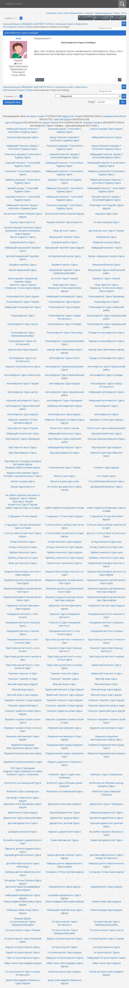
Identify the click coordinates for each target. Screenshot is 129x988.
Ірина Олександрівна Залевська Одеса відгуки (22, 982)
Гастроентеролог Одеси (64, 947)
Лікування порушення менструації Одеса (106, 746)
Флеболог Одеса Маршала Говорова (106, 793)
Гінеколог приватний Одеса (22, 705)
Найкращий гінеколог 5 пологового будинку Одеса (106, 164)
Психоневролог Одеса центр (22, 324)
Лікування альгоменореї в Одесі (106, 727)
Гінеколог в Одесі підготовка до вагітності (64, 649)
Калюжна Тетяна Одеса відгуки (106, 419)
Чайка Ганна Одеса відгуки (106, 963)
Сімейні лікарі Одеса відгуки (106, 901)
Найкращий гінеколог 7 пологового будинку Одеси (64, 164)
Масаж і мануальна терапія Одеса (106, 256)
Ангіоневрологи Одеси (106, 414)
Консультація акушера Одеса (22, 137)
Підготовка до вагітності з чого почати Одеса (64, 658)
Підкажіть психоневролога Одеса (106, 341)
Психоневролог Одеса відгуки (64, 301)
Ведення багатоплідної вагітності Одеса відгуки (23, 573)
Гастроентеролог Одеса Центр (106, 930)
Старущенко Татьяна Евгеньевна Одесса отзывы (23, 526)
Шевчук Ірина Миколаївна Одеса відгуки (64, 351)
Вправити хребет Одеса (64, 264)
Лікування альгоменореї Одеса (64, 727)
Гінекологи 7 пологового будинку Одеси (23, 173)
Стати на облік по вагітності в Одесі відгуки (64, 535)
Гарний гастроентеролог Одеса (23, 952)
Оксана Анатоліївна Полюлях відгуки (64, 213)
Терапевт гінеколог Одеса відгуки (64, 700)
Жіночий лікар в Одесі (64, 684)
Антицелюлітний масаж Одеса (64, 256)
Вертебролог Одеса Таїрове (22, 428)
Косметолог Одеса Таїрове (22, 504)
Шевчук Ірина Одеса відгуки (23, 349)
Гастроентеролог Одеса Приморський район (64, 932)
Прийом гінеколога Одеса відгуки (64, 552)
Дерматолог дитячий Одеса (64, 823)
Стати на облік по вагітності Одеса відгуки (23, 535)
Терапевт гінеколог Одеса (64, 673)
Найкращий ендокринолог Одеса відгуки (22, 897)
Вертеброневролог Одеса (23, 452)
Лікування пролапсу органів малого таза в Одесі (65, 590)
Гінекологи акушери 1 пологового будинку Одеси (64, 207)
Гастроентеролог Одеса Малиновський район (106, 923)
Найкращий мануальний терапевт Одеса (23, 249)
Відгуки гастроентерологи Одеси (64, 938)
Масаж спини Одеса (64, 475)
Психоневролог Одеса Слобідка (64, 324)
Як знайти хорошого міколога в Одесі (106, 833)
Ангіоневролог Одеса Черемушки (64, 400)
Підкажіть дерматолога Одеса (64, 831)
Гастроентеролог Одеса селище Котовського (22, 973)
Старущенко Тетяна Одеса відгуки (64, 516)
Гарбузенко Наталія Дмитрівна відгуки (64, 607)
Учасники (89, 13)
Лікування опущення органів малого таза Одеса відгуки (64, 599)
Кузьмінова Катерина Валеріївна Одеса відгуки (22, 232)
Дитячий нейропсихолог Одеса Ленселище (22, 865)
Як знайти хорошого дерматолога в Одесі (22, 842)
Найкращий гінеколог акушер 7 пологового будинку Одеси (22, 147)
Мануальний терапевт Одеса (64, 236)
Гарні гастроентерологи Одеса (22, 957)
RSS (123, 13)
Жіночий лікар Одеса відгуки (23, 684)
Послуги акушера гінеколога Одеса (22, 227)
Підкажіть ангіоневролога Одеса (22, 366)
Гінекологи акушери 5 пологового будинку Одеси (22, 156)
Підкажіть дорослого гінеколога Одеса (64, 763)
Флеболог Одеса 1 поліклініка (23, 774)
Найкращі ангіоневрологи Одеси (64, 405)
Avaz (18, 38)
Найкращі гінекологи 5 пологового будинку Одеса (106, 173)
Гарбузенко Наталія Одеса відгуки (106, 605)
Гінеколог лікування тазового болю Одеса (106, 721)
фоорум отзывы (35, 116)
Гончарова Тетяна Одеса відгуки (106, 871)
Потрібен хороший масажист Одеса (22, 475)
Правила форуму (103, 13)
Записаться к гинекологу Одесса (64, 563)
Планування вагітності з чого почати (22, 615)
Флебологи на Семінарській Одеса (22, 782)
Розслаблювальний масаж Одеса (106, 481)
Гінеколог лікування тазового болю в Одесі (64, 721)
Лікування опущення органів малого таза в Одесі (106, 582)
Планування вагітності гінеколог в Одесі (106, 615)
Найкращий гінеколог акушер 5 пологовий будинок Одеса (106, 156)
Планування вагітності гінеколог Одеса (22, 624)
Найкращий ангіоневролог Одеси (106, 400)
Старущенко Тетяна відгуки (22, 516)
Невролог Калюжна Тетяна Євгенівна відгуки (22, 421)
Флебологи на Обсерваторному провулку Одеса (106, 784)
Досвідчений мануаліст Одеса (106, 486)
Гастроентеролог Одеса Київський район (22, 940)
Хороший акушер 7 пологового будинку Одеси (64, 130)
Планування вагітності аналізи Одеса (22, 632)
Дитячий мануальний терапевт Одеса (22, 258)
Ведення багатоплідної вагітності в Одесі (64, 573)
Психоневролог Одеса (23, 315)
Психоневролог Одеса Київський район (106, 309)
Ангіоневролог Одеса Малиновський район (64, 376)
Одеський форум (11, 23)
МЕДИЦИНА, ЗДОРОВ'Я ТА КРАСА (37, 23)
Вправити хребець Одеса (22, 264)
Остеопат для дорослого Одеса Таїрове (64, 488)
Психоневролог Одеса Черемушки (106, 296)
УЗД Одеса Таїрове (22, 501)
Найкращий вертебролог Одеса (64, 447)
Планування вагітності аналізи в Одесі (106, 624)
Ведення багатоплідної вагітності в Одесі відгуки (106, 573)
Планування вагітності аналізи (106, 630)
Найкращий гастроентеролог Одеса (106, 957)
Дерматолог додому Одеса (64, 817)
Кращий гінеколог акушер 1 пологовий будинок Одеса (106, 198)
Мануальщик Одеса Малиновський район (106, 271)
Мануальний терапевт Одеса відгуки (64, 247)
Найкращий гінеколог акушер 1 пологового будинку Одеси (22, 207)
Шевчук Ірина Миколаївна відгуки (106, 349)
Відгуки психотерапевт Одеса (23, 472)
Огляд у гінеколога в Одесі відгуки (64, 546)
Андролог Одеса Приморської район (22, 771)
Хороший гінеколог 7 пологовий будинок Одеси (23, 164)
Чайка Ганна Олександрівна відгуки (23, 963)
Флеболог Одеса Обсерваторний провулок (64, 784)
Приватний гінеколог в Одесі (106, 673)
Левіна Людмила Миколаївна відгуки (64, 901)
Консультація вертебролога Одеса (106, 438)
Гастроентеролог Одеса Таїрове (106, 938)
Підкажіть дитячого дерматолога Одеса (23, 850)
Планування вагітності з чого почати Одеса (64, 632)
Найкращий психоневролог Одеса (64, 296)
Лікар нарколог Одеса (64, 284)
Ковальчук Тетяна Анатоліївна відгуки (64, 289)
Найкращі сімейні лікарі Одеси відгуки (23, 911)
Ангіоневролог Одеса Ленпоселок (23, 374)
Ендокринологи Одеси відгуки (106, 886)
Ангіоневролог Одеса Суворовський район (64, 393)
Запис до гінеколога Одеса (22, 563)
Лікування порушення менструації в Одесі (106, 755)
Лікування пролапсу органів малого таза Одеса (23, 582)
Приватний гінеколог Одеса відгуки (64, 694)
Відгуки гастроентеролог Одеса (23, 947)
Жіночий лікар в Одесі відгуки (22, 694)
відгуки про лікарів (72, 116)
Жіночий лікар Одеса (106, 678)
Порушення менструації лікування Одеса (65, 746)
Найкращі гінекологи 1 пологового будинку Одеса (64, 190)
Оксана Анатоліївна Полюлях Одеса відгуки (22, 215)
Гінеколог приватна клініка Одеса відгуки (23, 712)
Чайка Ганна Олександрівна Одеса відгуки (64, 965)
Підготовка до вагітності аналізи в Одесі (22, 658)
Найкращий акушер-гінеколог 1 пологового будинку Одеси (106, 181)
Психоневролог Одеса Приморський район (106, 326)
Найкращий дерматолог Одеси (106, 812)
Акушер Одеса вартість (22, 222)
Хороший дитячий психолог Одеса (22, 854)
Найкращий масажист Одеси (106, 247)
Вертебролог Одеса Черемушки (23, 438)
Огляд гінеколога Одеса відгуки (64, 541)
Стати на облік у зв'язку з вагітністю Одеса (64, 526)
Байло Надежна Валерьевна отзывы (64, 507)
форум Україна (50, 122)
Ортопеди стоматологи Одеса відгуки (22, 799)
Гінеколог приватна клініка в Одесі (106, 705)
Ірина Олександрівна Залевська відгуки (64, 982)
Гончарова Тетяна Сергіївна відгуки (64, 871)
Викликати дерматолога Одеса (106, 817)
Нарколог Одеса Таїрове (22, 284)
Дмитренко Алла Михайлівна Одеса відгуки (23, 805)
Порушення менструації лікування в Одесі (65, 755)
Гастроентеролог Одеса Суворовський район (23, 923)
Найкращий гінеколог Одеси (106, 137)
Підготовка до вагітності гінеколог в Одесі (64, 641)
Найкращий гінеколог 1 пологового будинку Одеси (106, 190)
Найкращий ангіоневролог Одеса (106, 391)
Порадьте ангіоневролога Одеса (106, 357)
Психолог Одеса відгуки (106, 467)
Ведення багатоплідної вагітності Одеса (106, 565)
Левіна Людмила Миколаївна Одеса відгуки (23, 903)
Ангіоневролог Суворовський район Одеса (64, 368)
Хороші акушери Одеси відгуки (106, 128)
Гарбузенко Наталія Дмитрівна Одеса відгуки (22, 607)
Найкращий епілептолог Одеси (64, 433)
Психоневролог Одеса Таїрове (22, 301)
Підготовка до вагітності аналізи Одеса (64, 666)
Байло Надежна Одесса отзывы (23, 507)
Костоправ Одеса (106, 475)
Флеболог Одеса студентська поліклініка (64, 776)
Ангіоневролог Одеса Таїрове (23, 383)
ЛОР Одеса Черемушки (23, 768)
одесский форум (62, 119)
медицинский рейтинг (114, 116)
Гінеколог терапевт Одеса (64, 678)
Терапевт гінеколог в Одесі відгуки (22, 700)
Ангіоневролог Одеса (106, 405)
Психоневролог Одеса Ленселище (64, 332)
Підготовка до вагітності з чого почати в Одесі (23, 666)
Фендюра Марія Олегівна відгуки (22, 467)
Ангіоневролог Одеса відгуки (64, 383)
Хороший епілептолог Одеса (106, 433)
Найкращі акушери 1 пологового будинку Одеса (22, 181)
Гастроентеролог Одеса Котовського (64, 923)
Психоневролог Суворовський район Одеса (64, 343)
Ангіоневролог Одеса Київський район (23, 407)
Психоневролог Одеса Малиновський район (23, 334)
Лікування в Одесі (64, 23)
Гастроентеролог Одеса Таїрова (22, 930)
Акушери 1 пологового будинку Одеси (64, 181)
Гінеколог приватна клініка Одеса (64, 710)
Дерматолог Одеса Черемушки (106, 803)
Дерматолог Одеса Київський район (22, 817)
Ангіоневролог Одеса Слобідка (18, 26)
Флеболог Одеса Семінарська (106, 774)
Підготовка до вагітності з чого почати (23, 649)
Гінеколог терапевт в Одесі (22, 678)
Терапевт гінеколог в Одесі (22, 673)
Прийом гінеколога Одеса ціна (106, 552)
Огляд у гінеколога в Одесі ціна (106, 546)
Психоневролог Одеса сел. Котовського (22, 343)
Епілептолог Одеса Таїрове (64, 428)
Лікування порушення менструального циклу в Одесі (22, 746)
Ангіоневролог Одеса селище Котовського (106, 385)
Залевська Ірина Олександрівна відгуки (106, 973)
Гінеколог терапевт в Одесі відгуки (64, 705)
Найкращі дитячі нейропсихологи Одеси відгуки (64, 865)
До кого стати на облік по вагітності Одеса (106, 535)
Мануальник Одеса (106, 236)
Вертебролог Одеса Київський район (64, 440)
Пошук (116, 13)
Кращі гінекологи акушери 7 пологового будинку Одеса (106, 147)
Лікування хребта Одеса (64, 242)
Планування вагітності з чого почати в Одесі (22, 641)
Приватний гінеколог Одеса (106, 664)
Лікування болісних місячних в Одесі (22, 761)
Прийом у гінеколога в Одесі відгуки (64, 557)
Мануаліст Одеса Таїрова (106, 278)
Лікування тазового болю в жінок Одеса (23, 721)
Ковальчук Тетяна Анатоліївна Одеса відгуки (106, 289)
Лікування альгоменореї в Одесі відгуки (65, 738)
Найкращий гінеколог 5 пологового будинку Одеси (64, 173)
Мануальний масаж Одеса (106, 264)
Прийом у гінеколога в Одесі (23, 557)
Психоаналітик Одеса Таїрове (65, 467)
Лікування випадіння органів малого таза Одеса (22, 590)
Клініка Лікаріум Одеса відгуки (106, 909)
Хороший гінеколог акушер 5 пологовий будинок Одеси (64, 156)
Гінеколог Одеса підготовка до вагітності (106, 649)
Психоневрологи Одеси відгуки (22, 296)
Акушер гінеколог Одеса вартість (64, 222)
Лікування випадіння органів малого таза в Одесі (22, 599)
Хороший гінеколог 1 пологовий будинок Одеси (23, 198)
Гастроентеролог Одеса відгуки (65, 952)
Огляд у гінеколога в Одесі (22, 546)
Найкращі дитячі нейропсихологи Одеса (106, 865)
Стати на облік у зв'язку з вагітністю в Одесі (106, 526)
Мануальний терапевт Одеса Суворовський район (64, 271)
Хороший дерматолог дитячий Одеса (106, 825)
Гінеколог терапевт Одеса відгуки (106, 700)
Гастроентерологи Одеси (106, 947)
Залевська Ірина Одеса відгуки (64, 971)
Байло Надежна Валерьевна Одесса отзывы (106, 509)
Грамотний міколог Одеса (65, 840)
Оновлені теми (54, 13)
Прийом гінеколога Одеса (22, 552)
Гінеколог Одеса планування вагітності (64, 615)
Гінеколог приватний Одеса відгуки (106, 710)
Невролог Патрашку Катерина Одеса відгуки (64, 421)
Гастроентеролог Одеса (106, 952)
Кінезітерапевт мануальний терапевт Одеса (22, 280)
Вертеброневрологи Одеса (64, 452)
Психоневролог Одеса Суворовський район (106, 317)
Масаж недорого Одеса (22, 236)
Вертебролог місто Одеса (23, 447)
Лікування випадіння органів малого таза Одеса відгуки (106, 599)
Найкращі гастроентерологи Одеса (64, 957)
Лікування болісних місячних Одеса (22, 753)
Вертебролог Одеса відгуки (106, 447)
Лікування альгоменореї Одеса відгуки (22, 738)
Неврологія (80, 23)
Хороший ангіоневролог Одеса (22, 400)
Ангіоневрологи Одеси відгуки (64, 414)
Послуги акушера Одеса (106, 222)
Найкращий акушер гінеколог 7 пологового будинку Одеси (22, 130)
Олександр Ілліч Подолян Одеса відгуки (106, 207)
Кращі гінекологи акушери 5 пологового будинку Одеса (64, 139)
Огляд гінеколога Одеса (23, 541)
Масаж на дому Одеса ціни (64, 481)
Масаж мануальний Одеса (23, 269)
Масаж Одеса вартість (23, 486)
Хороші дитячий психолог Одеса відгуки (64, 856)
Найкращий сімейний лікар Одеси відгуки (64, 911)
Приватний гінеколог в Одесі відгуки (64, 689)
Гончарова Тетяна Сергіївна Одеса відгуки (23, 882)
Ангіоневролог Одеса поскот (64, 357)
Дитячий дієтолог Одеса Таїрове (106, 230)
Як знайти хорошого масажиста (23, 495)
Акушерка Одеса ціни (106, 213)
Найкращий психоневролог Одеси (23, 307)
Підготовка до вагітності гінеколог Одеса (106, 641)
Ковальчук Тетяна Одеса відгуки (22, 287)
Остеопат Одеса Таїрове (64, 278)
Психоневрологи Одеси (106, 301)
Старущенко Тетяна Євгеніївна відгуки (106, 518)
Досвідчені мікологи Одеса (22, 831)
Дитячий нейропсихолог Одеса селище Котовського (106, 856)
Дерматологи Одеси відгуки (23, 812)
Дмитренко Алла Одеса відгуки (64, 803)
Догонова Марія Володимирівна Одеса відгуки (22, 888)
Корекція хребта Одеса (22, 242)
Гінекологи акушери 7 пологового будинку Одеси (64, 147)
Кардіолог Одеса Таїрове (22, 498)
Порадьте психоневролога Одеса (106, 332)
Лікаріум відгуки (22, 918)
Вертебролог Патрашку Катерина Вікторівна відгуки (23, 463)
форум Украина (94, 122)
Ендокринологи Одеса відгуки (64, 886)
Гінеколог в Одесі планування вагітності (64, 624)
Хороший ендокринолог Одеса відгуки (64, 897)
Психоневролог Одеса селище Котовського (64, 317)
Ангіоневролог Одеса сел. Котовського (22, 359)
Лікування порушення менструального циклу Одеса (106, 738)
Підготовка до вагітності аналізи (106, 656)
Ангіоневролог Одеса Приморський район (106, 368)
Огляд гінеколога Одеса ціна (106, 541)
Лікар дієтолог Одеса (64, 230)
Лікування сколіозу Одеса (106, 242)
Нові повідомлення (73, 13)
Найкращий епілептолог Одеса (22, 433)
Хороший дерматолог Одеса (64, 812)
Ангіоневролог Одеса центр (23, 391)
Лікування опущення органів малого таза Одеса (64, 582)
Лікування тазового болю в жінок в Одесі (23, 729)
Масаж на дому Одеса (23, 481)
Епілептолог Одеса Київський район (106, 428)
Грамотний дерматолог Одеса (106, 840)
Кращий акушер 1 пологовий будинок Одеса (22, 190)
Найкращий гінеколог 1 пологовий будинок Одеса (64, 198)
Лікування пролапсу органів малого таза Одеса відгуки (106, 590)
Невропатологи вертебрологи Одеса (106, 454)
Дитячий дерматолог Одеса (23, 823)
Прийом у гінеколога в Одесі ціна (106, 557)
